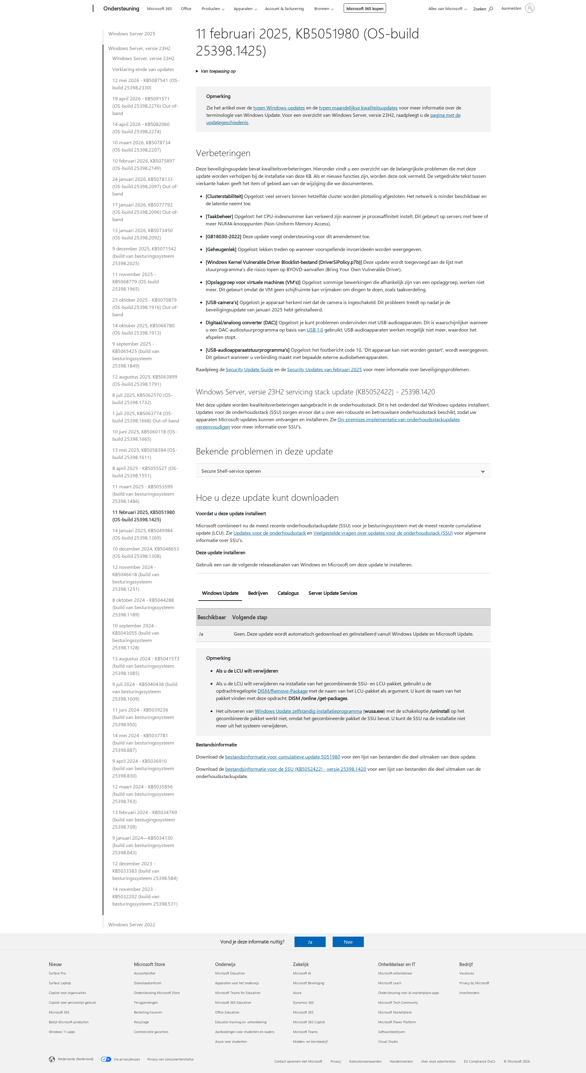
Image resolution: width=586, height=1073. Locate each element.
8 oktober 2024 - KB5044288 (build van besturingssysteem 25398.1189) (143, 607)
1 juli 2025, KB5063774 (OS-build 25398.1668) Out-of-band (145, 417)
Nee (348, 941)
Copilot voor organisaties (67, 992)
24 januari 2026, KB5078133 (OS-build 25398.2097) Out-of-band (145, 186)
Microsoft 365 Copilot (309, 1022)
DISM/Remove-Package (283, 690)
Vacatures (466, 973)
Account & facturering (284, 8)
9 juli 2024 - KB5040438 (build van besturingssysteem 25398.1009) (144, 691)
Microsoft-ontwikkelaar (395, 973)
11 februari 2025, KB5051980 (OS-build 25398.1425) (143, 515)
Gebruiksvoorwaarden (365, 1061)
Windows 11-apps (62, 1031)
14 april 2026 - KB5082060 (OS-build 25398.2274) (141, 128)
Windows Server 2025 (131, 33)
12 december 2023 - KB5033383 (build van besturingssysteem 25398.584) (145, 870)
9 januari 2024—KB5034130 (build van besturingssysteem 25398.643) (143, 845)
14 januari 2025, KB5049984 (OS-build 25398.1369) (142, 534)
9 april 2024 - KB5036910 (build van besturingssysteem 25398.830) (143, 768)
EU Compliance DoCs (479, 1061)
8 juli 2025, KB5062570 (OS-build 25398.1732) (142, 398)
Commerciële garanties (151, 1031)
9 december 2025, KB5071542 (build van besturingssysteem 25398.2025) (144, 255)
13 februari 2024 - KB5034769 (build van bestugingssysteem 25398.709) (144, 819)
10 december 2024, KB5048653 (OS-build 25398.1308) (145, 552)
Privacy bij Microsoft (474, 983)
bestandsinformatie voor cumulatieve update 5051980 (282, 756)
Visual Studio (388, 1041)
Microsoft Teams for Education (237, 992)
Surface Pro (57, 973)
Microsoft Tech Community (398, 1002)
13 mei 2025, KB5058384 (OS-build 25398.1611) (144, 453)
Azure (297, 992)
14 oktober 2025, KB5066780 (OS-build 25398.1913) (143, 329)
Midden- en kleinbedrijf (310, 1041)
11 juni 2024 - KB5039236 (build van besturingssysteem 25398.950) (143, 716)
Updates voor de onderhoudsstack (269, 532)
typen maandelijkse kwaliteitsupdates (358, 107)
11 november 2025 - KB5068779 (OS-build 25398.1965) (135, 281)
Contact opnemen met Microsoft (298, 1061)
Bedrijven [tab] (258, 593)
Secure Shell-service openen (231, 471)
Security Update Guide (249, 369)
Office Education (227, 1012)
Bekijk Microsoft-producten (69, 1022)
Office (186, 8)
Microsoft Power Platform (397, 1022)
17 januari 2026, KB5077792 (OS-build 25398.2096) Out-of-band (145, 211)
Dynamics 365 (303, 1002)
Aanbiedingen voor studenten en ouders (244, 1031)
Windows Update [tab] (220, 593)
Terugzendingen (146, 1002)
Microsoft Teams (305, 1031)
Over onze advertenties (438, 1061)
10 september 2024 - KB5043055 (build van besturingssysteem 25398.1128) (135, 636)
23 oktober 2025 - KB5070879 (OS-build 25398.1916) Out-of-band (145, 307)
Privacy (336, 1061)
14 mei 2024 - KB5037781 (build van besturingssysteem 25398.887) (143, 742)
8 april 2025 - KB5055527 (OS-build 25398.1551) (145, 472)
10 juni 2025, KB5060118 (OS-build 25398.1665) (144, 435)
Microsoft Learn (389, 983)
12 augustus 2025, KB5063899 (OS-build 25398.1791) (144, 380)
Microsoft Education (230, 973)
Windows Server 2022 (131, 924)
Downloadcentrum (147, 983)
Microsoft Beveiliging (308, 983)
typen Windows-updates (279, 107)
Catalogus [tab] (288, 593)
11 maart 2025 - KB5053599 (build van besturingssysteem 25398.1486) (143, 493)
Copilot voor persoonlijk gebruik (72, 1002)
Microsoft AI (302, 973)
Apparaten (243, 8)
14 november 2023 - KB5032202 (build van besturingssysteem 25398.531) (145, 896)
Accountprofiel (144, 973)
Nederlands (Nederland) (75, 1059)
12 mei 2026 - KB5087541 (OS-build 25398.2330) (145, 84)
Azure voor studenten (231, 1041)
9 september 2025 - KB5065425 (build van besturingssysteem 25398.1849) (135, 354)
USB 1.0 (315, 329)
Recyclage (141, 1022)
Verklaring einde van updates (143, 69)
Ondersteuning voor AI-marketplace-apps (408, 992)
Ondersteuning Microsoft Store (157, 992)
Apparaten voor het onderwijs (237, 983)
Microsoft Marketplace (395, 1012)
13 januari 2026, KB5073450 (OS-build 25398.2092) (142, 234)
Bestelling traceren (148, 1012)
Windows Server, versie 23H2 (139, 48)
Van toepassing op (218, 71)
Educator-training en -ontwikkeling (240, 1022)
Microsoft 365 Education (233, 1002)
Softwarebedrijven (391, 1031)
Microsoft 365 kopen (364, 8)
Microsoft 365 (159, 8)
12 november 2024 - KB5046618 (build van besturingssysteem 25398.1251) (135, 578)
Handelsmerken (401, 1061)
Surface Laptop (60, 983)
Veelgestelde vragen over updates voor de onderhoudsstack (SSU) (383, 532)
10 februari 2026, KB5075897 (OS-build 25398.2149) (143, 164)
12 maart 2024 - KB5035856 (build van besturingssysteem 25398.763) (143, 793)
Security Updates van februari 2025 (324, 369)
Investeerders (469, 992)
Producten (211, 8)
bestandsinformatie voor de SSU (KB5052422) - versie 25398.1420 (295, 769)
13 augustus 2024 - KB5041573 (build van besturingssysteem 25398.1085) (145, 665)
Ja (310, 941)
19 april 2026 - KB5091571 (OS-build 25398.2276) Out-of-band (145, 105)
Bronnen (321, 8)
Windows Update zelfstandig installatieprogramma (308, 711)
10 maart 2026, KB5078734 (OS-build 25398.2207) (141, 146)
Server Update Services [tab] (333, 593)
